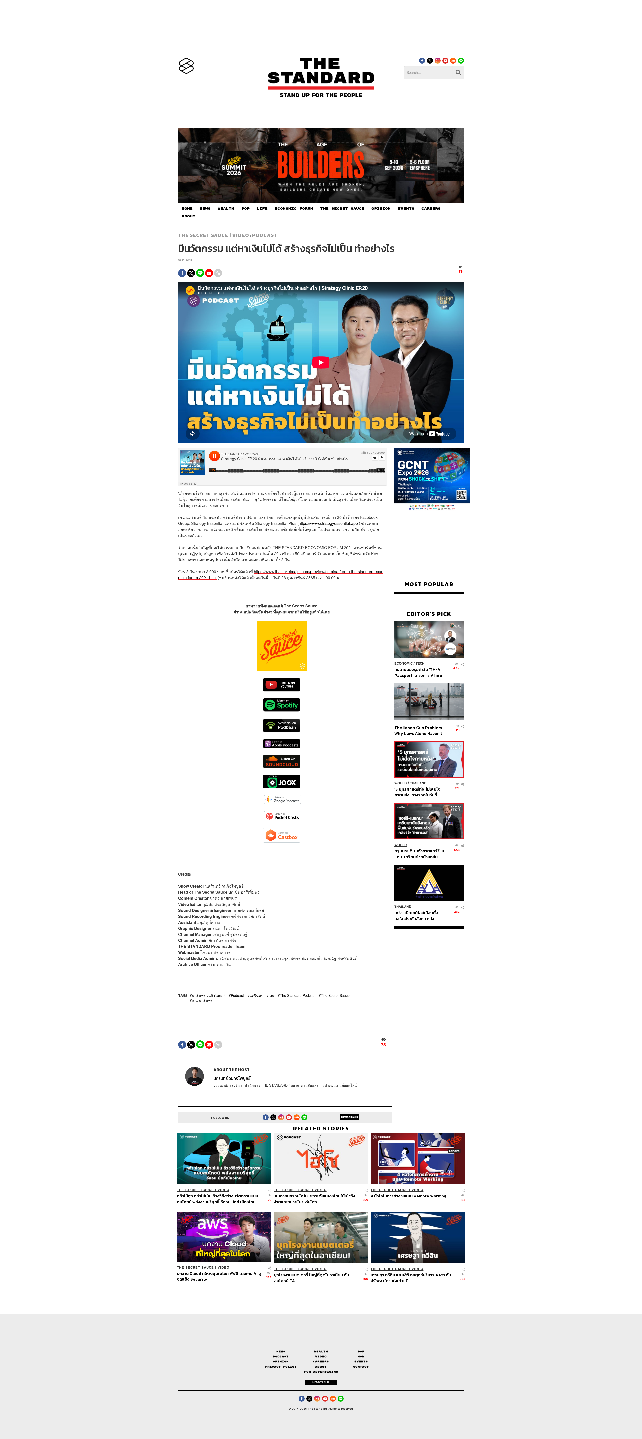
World (400, 783)
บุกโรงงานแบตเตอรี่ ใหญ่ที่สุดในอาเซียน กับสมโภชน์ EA (311, 1277)
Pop (361, 1351)
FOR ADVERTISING (321, 1371)
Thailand (418, 783)
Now (361, 1356)
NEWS (205, 208)
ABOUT (188, 216)
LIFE (262, 208)
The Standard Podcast (297, 995)
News (280, 1351)
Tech (420, 663)
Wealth (321, 1351)
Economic (403, 663)
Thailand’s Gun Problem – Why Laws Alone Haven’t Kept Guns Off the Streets (420, 730)
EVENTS (406, 208)
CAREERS (431, 208)
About (321, 1366)
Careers (321, 1361)
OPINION (381, 208)
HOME (187, 208)
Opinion (281, 1361)
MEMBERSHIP (349, 1117)
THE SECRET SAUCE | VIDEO (213, 235)
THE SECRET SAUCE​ (342, 208)
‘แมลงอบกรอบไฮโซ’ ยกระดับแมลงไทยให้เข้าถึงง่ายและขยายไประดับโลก (314, 1198)
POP (245, 208)
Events (361, 1361)
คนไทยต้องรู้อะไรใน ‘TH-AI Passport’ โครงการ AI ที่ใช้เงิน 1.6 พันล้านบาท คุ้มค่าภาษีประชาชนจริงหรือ (419, 672)
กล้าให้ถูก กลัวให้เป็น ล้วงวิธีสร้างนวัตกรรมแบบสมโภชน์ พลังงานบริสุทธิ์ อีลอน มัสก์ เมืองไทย (217, 1198)
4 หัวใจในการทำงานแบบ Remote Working (408, 1196)
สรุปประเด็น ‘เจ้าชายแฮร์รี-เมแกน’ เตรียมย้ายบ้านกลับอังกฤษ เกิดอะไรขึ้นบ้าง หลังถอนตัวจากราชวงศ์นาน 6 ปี (419, 853)
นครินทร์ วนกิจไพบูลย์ (208, 995)
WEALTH (226, 208)
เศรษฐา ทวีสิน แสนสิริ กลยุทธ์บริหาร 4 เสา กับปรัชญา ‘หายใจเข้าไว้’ (411, 1277)
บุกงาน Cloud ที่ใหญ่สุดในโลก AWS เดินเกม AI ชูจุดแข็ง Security (219, 1276)
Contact (361, 1366)
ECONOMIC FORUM (294, 208)
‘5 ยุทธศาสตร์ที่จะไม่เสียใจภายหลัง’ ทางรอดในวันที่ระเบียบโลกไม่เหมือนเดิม (417, 792)
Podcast (264, 235)
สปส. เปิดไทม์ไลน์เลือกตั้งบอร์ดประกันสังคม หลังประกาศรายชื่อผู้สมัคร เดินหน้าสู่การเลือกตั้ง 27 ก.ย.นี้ (417, 915)
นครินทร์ (256, 995)
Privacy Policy (281, 1366)
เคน (271, 995)
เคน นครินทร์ (202, 1000)
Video (321, 1356)
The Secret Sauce (335, 995)
